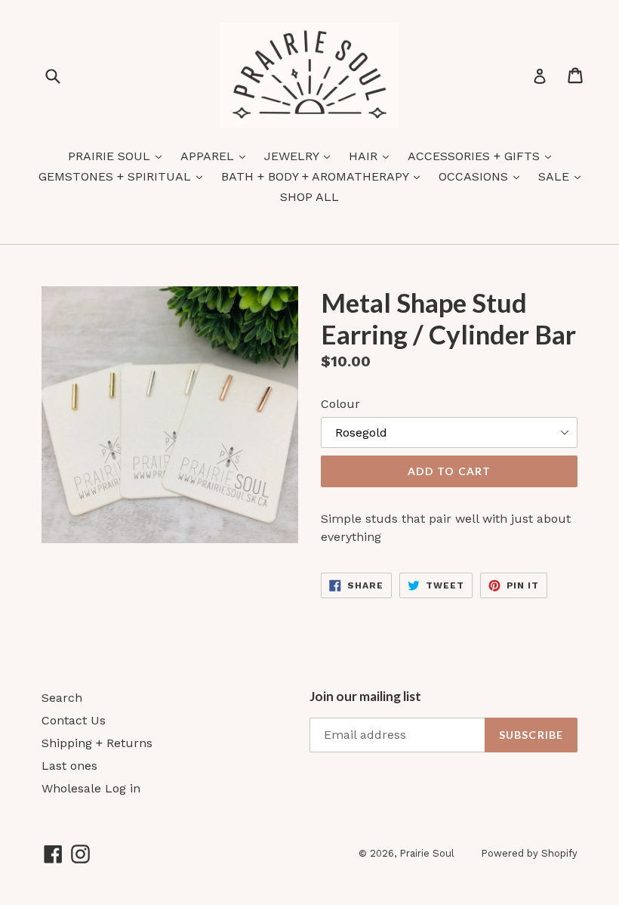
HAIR (372, 155)
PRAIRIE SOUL (118, 155)
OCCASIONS (483, 176)
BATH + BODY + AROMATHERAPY (324, 176)
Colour (340, 404)
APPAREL (216, 155)
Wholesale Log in (91, 788)
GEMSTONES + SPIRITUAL (124, 176)
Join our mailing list (365, 696)
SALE (563, 176)
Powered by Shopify (529, 853)
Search (62, 697)
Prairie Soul (426, 853)
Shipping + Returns (97, 743)
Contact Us (74, 720)
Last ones (69, 765)
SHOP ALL (309, 197)
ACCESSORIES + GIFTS (483, 155)
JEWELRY (300, 155)
